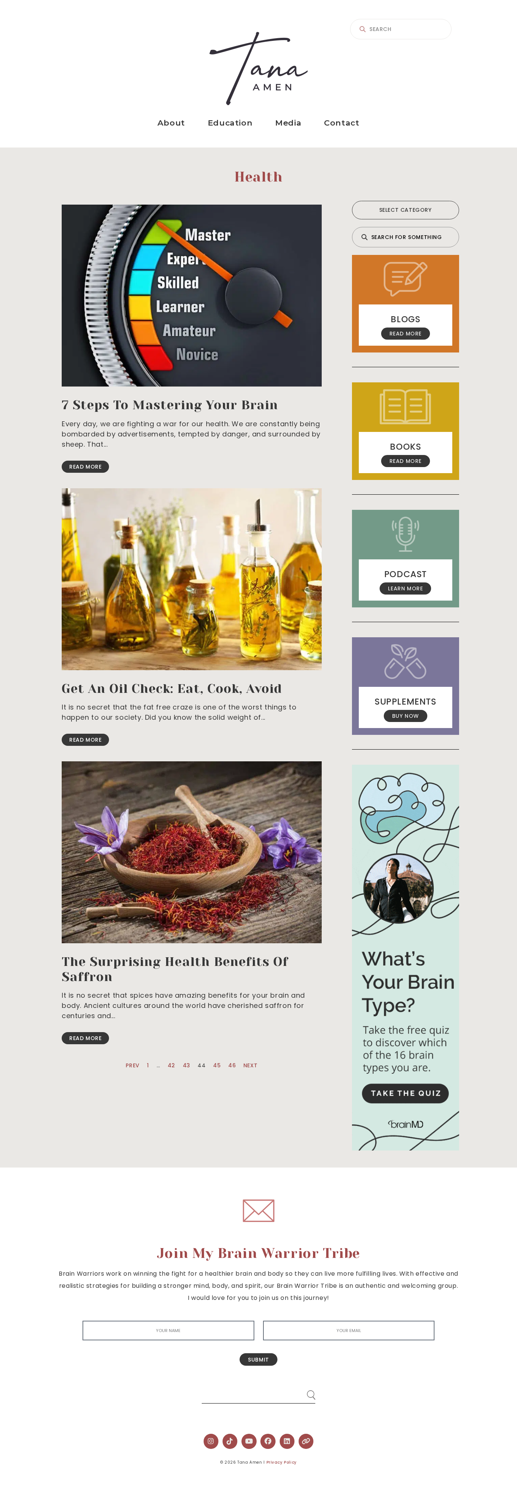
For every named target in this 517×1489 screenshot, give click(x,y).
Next (250, 1065)
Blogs (405, 319)
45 (217, 1065)
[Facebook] (268, 1441)
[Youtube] (249, 1441)
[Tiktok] (230, 1441)
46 (232, 1065)
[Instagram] (211, 1441)
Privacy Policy (281, 1462)
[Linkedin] (287, 1441)
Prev (132, 1065)
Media (288, 122)
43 (186, 1065)
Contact (341, 122)
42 (171, 1065)
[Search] (304, 1392)
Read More (85, 466)
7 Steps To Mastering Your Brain (170, 405)
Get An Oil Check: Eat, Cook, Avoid (172, 689)
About (171, 122)
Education (230, 122)
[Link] (306, 1441)
